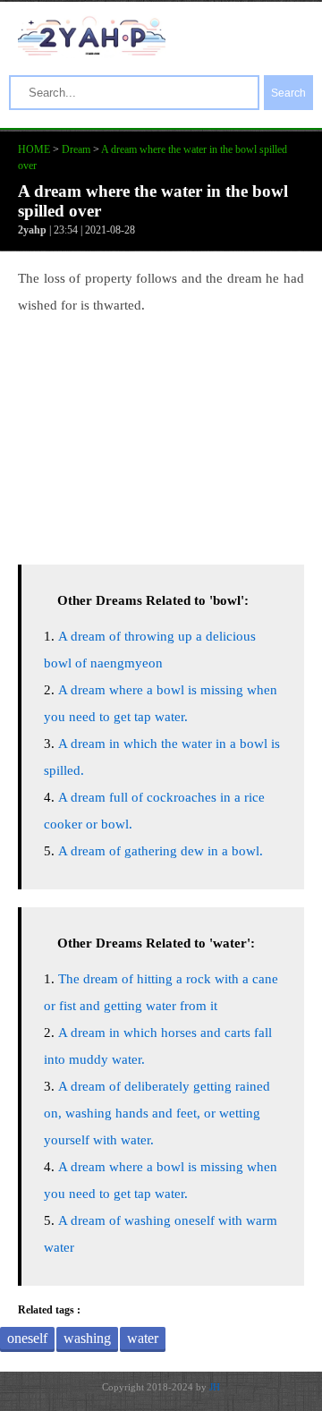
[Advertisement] (161, 435)
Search (288, 93)
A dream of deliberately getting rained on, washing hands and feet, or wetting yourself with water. (157, 1113)
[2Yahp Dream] (91, 51)
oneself (27, 1338)
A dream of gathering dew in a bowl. (160, 851)
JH (214, 1386)
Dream (76, 149)
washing (87, 1338)
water (142, 1338)
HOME (34, 149)
